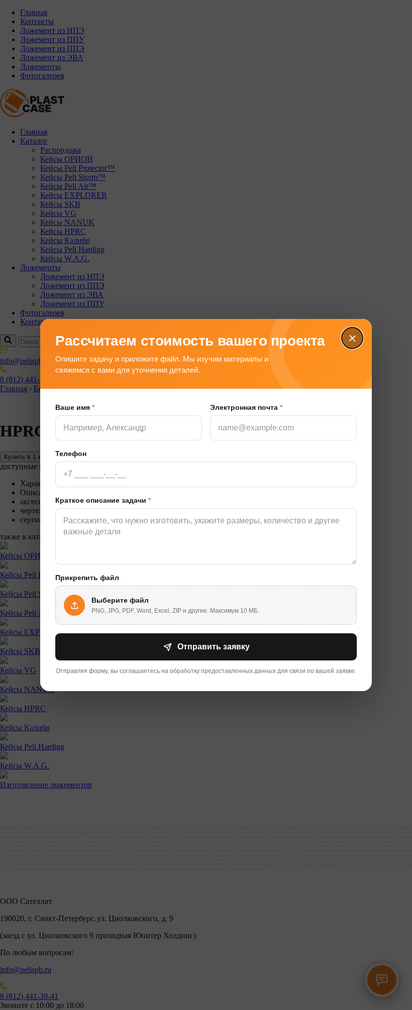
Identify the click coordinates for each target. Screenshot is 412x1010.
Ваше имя (74, 407)
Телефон (70, 454)
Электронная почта (246, 407)
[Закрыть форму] (352, 338)
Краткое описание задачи (103, 500)
